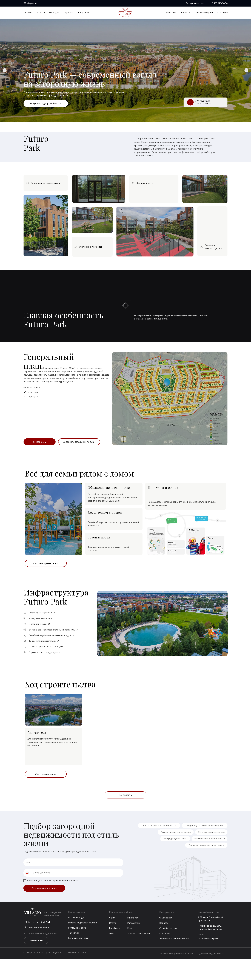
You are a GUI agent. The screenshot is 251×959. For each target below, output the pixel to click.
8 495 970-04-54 (219, 3)
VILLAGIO (125, 13)
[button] (79, 441)
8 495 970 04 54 (37, 922)
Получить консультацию (44, 888)
